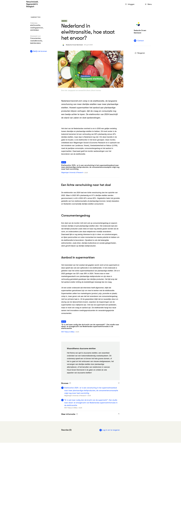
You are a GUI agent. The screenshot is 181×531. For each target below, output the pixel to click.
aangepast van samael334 (77, 90)
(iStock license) (95, 90)
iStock (88, 90)
